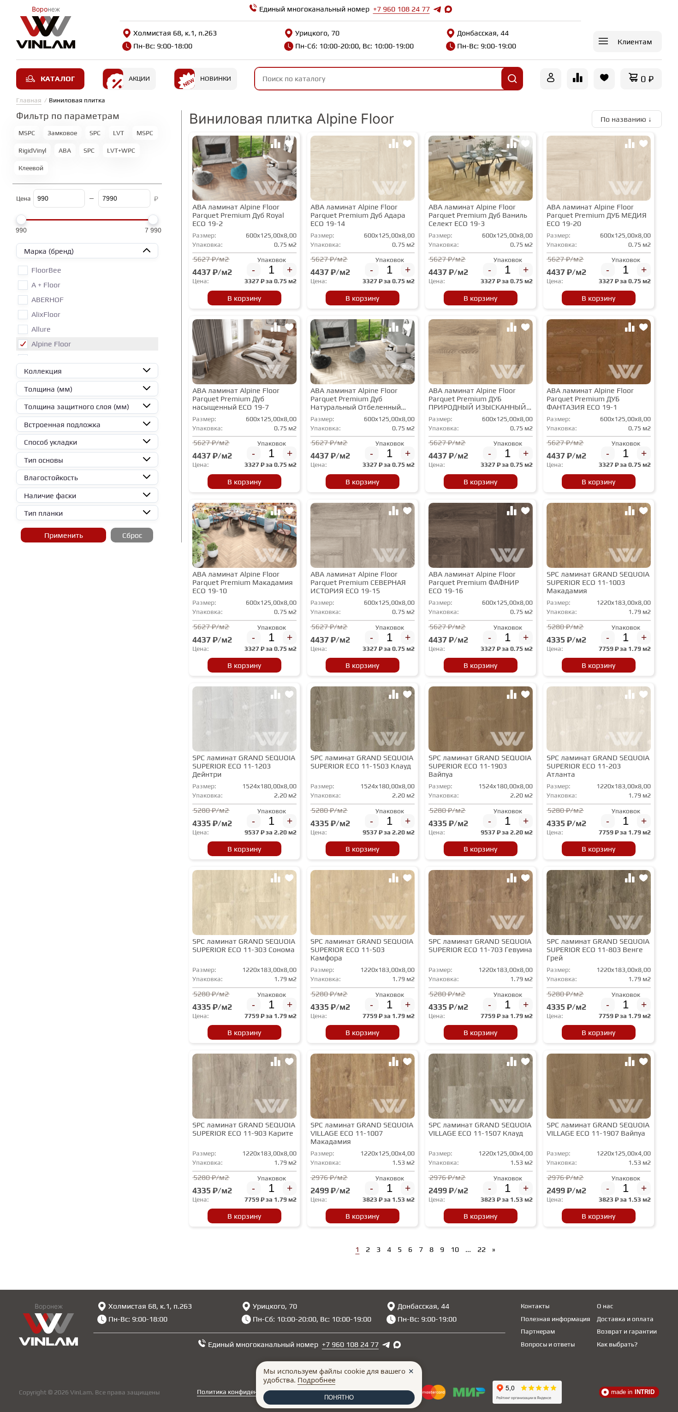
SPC (95, 133)
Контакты (535, 1306)
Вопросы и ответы (548, 1344)
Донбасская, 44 (483, 33)
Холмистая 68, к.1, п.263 (175, 33)
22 (481, 1249)
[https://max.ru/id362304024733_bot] (397, 1344)
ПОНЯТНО (339, 1397)
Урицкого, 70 (317, 33)
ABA (65, 150)
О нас (605, 1306)
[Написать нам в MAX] (448, 9)
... (468, 1249)
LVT (118, 133)
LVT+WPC (121, 150)
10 (455, 1249)
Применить (63, 535)
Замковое (62, 133)
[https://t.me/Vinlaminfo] (437, 9)
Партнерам (538, 1331)
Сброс (132, 535)
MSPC (26, 133)
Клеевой (30, 168)
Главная (29, 100)
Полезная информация (555, 1319)
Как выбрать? (617, 1344)
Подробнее (316, 1379)
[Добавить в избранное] (289, 144)
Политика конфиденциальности (245, 1391)
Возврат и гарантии (627, 1331)
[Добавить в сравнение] (275, 144)
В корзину (244, 298)
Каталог (58, 78)
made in (632, 1391)
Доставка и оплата (625, 1319)
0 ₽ (647, 78)
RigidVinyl (32, 150)
